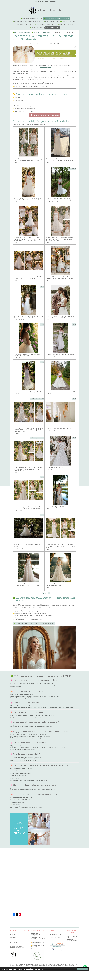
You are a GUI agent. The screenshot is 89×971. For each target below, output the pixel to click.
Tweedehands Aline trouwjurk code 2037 (58, 428)
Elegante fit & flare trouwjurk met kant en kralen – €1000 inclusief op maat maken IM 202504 (59, 278)
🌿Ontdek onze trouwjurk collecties (40, 32)
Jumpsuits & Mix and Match (36, 940)
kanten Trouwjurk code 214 (54, 467)
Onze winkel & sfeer (14, 936)
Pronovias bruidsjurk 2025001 (55, 507)
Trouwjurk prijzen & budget (72, 935)
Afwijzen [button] (72, 968)
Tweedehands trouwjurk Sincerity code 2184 (28, 392)
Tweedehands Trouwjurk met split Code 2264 (60, 354)
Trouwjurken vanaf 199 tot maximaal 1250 (62, 32)
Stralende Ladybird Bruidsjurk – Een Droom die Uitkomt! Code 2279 (27, 354)
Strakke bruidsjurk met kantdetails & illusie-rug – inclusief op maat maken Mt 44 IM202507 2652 (60, 546)
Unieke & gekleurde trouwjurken (38, 938)
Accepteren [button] (82, 968)
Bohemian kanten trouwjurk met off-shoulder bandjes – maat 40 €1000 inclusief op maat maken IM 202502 (28, 429)
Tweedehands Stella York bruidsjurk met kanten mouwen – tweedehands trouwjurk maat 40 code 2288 (59, 199)
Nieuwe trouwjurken (35, 934)
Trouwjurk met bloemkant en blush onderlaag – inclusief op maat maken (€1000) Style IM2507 (28, 585)
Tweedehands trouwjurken (37, 935)
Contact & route (13, 937)
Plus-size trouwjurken (35, 937)
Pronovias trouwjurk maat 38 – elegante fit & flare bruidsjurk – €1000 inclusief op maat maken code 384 (28, 469)
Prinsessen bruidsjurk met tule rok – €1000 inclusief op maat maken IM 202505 (27, 277)
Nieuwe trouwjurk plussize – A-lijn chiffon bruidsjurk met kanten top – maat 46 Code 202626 (59, 160)
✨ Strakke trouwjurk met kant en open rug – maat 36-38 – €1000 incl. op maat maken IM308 (28, 160)
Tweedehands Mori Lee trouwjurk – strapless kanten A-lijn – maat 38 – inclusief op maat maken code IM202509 (60, 239)
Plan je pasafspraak (54, 933)
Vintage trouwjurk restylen (55, 937)
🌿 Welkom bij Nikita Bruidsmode (21, 32)
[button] (75, 47)
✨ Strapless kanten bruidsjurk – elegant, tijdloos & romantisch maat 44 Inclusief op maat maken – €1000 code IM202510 (27, 239)
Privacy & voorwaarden (72, 940)
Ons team (12, 934)
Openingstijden (70, 939)
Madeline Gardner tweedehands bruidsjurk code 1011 (27, 545)
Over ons (12, 933)
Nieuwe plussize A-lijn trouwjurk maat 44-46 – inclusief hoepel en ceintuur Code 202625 (28, 199)
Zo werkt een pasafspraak (72, 936)
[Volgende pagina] (49, 593)
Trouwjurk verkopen (54, 936)
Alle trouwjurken (34, 933)
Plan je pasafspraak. (45, 67)
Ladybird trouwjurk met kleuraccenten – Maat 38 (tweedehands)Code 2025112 (28, 317)
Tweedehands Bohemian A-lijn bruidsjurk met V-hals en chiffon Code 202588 (60, 317)
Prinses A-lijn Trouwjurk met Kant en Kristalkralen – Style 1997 (57, 584)
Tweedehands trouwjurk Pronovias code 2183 (60, 392)
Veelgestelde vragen (71, 937)
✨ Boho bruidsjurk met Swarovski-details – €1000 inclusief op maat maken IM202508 (27, 507)
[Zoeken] (41, 27)
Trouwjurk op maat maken (55, 934)
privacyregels (16, 964)
